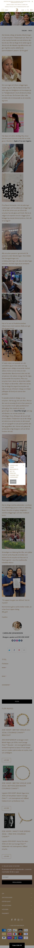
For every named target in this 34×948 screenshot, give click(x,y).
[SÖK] (28, 10)
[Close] (24, 465)
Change (13, 481)
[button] (17, 945)
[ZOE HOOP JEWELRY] (17, 10)
